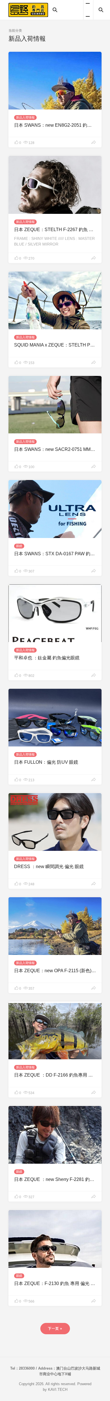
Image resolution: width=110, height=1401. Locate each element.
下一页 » (55, 1329)
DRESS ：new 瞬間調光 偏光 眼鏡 (49, 866)
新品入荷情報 (25, 117)
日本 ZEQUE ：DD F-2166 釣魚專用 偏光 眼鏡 (60, 1075)
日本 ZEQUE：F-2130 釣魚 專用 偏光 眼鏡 (57, 1283)
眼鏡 (19, 546)
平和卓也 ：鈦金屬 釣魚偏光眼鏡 (47, 657)
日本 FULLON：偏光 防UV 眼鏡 (46, 762)
